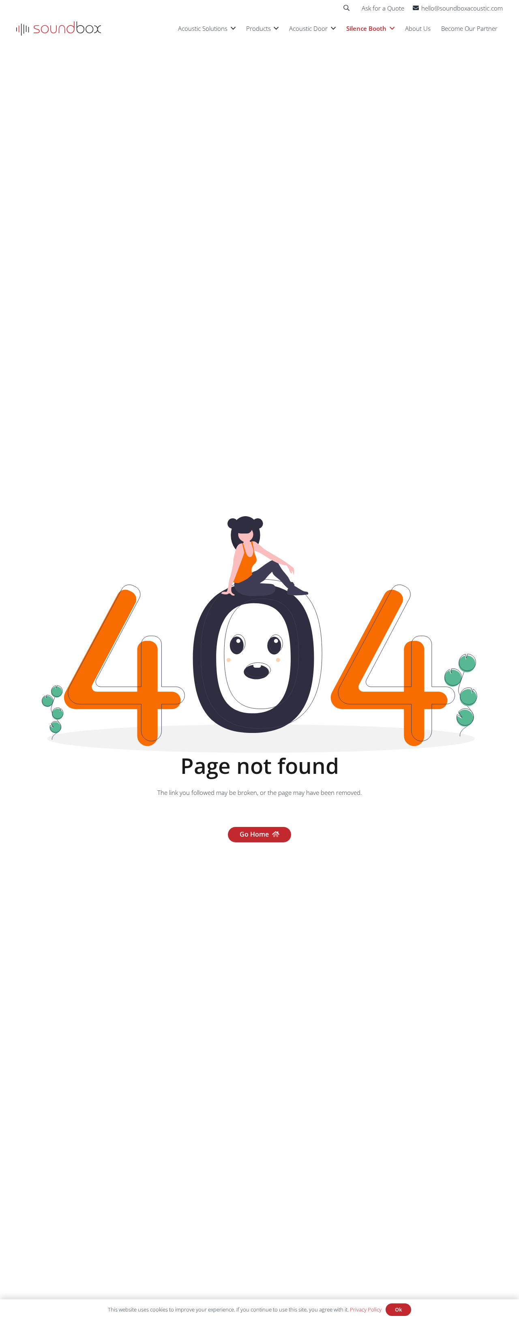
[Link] (58, 28)
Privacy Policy (366, 1309)
